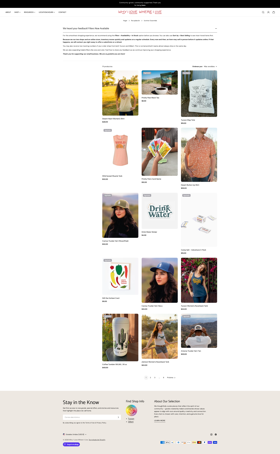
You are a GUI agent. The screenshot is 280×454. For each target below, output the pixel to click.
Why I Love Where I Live (78, 440)
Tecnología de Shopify (97, 440)
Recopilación (135, 21)
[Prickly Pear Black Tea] (160, 82)
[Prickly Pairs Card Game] (160, 152)
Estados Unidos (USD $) (75, 434)
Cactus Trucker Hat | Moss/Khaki (115, 241)
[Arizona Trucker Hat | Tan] (199, 331)
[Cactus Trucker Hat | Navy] (160, 280)
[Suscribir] (118, 417)
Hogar (125, 21)
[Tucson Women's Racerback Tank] (199, 280)
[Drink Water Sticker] (160, 211)
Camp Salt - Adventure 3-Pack (193, 250)
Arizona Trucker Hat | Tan (191, 351)
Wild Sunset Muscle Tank (112, 176)
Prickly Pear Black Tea (150, 98)
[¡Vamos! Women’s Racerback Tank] (160, 336)
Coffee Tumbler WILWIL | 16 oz (114, 364)
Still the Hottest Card (110, 298)
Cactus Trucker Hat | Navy (152, 306)
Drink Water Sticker (149, 232)
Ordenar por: (197, 66)
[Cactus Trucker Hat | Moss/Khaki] (120, 215)
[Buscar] (263, 12)
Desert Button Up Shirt (190, 185)
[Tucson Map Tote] (199, 93)
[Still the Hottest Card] (120, 276)
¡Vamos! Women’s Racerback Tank (155, 362)
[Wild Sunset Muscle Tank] (120, 150)
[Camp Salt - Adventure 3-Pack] (199, 220)
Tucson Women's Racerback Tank (194, 306)
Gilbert (131, 421)
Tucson (131, 418)
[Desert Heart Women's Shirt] (120, 93)
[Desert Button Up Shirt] (199, 155)
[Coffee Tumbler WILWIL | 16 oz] (120, 337)
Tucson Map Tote (188, 120)
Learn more (159, 420)
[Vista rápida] (135, 75)
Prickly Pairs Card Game (151, 179)
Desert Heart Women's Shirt (113, 119)
